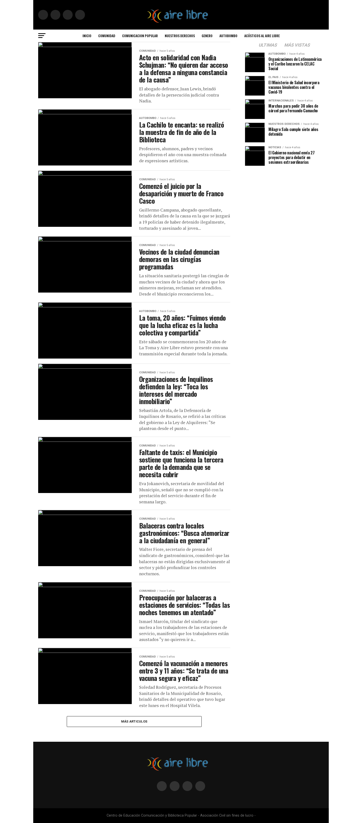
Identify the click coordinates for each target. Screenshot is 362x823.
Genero (207, 35)
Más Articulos (134, 721)
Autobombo (228, 35)
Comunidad (106, 35)
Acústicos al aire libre (262, 35)
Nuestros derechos (180, 35)
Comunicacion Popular (140, 35)
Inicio (86, 35)
